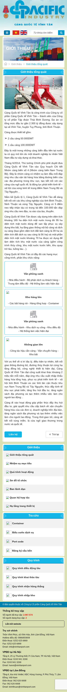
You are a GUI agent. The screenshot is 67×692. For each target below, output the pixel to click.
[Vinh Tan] (33, 9)
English (23, 33)
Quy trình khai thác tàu (25, 577)
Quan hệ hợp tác (20, 497)
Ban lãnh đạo (17, 489)
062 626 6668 (19, 680)
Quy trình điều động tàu (26, 568)
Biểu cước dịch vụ (23, 532)
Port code (18, 541)
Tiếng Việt (16, 33)
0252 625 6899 (14, 644)
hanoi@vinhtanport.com (20, 665)
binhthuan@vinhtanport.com (22, 687)
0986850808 (24, 638)
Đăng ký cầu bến (22, 550)
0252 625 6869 (20, 640)
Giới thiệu (16, 64)
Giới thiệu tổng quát (22, 454)
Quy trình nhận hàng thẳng (28, 586)
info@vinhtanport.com (19, 647)
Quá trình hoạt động (22, 472)
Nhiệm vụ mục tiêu (21, 463)
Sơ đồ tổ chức (18, 480)
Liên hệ (13, 434)
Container (18, 523)
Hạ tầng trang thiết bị (22, 506)
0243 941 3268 (20, 659)
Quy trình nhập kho (23, 595)
